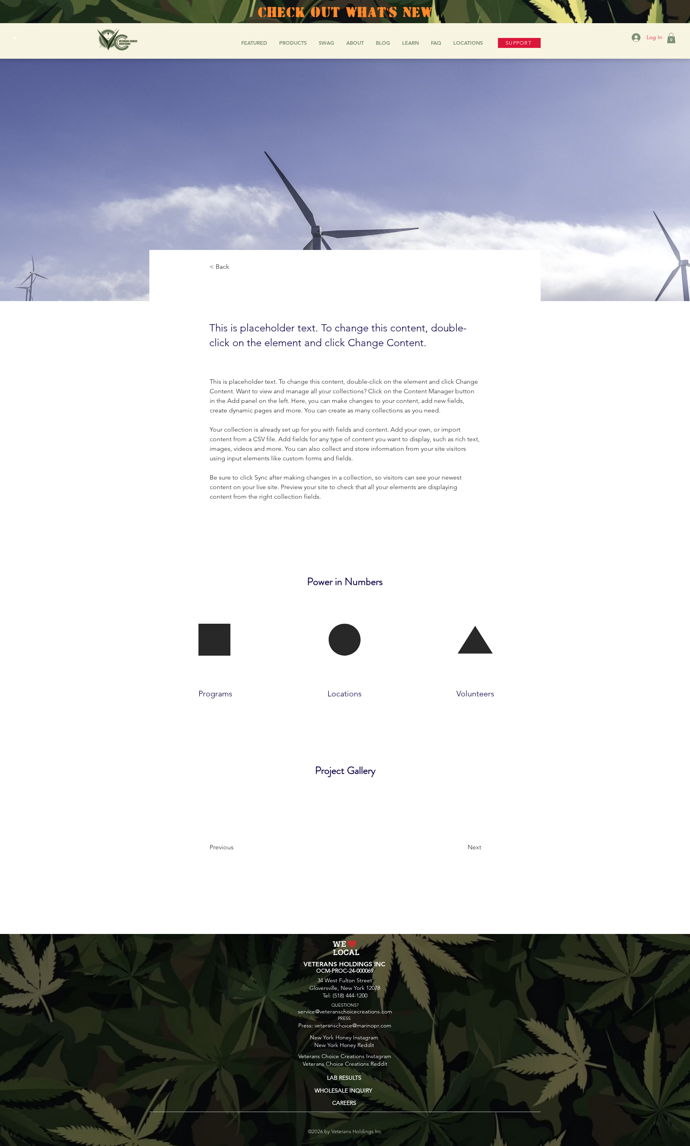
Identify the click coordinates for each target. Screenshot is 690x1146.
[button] (671, 38)
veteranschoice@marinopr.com (353, 1025)
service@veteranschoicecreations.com (345, 1011)
